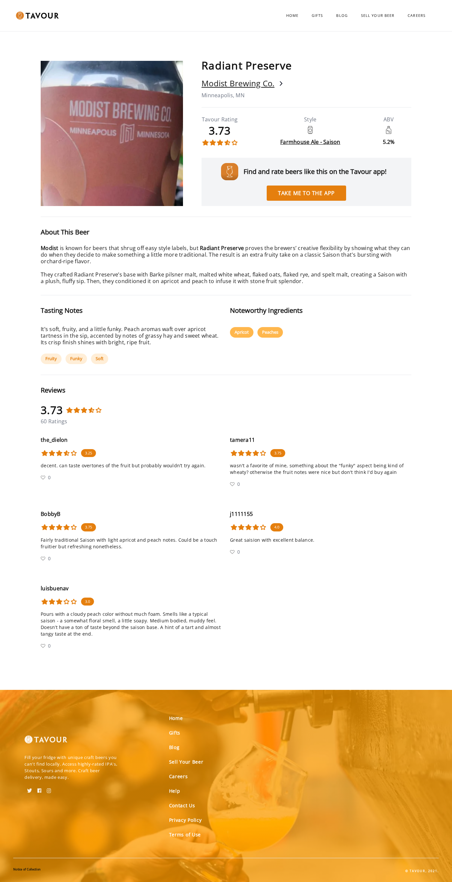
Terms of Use (185, 834)
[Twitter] (29, 788)
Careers (417, 15)
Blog (341, 15)
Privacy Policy (185, 820)
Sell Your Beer (377, 15)
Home (292, 15)
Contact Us (182, 805)
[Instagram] (49, 788)
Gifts (317, 15)
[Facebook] (39, 788)
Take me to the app (306, 193)
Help (174, 791)
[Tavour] (46, 742)
